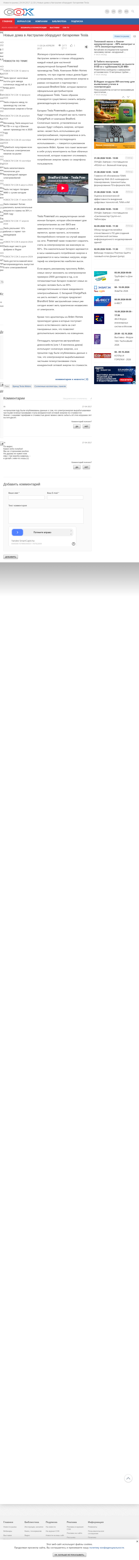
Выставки (7, 1535)
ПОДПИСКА (77, 21)
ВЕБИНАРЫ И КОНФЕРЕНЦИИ (33, 28)
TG (107, 11)
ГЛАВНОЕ (7, 21)
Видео (27, 1535)
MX (126, 11)
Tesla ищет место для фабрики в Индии (14, 247)
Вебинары (7, 1531)
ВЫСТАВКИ (54, 28)
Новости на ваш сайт (55, 1535)
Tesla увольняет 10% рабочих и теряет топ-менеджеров (14, 231)
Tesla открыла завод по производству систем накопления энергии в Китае (17, 105)
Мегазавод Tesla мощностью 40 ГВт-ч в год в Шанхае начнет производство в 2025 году (18, 127)
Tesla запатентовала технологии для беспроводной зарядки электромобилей (15, 172)
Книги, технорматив (33, 1531)
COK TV (66, 28)
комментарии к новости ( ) (71, 379)
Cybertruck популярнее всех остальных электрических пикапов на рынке (17, 150)
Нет (86, 426)
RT (120, 11)
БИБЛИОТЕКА (59, 21)
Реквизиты (92, 1527)
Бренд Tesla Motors (22, 386)
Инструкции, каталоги (34, 1527)
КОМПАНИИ (41, 21)
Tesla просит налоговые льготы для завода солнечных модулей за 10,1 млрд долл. (17, 82)
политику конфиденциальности (106, 1547)
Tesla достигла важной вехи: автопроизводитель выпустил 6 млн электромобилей (18, 264)
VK (113, 11)
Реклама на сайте (74, 1533)
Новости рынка (122, 36)
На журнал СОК (52, 1531)
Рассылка (71, 1537)
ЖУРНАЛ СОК (24, 21)
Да (77, 426)
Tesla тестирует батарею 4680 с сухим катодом (16, 191)
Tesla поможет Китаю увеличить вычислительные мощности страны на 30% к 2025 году (17, 208)
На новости (51, 1527)
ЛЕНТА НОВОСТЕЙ (9, 28)
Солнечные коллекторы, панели (50, 386)
